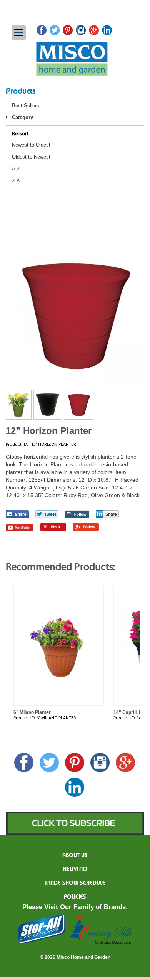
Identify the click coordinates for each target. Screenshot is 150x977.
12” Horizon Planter (49, 430)
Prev (7, 639)
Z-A (16, 181)
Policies (75, 897)
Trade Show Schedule (75, 883)
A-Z (16, 169)
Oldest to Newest (31, 157)
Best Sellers (25, 105)
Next (143, 639)
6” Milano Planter (32, 712)
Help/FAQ (75, 869)
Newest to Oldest (31, 145)
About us (75, 855)
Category (22, 117)
